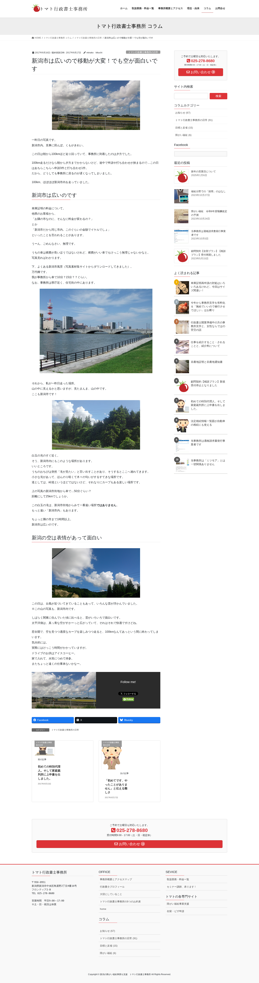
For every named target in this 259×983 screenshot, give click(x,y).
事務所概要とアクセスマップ (116, 879)
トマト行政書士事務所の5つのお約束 (120, 901)
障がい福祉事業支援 (178, 903)
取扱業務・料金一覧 (178, 879)
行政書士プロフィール (112, 886)
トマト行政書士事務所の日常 (143, 52)
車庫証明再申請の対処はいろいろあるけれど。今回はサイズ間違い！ (208, 286)
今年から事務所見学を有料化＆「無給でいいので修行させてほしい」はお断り (208, 306)
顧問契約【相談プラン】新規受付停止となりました (208, 383)
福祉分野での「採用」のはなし (208, 191)
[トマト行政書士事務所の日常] (45, 747)
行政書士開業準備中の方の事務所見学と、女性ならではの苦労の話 (208, 326)
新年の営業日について (203, 171)
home (103, 908)
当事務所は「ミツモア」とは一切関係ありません (208, 462)
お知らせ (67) (182, 112)
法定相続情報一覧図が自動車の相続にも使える (208, 423)
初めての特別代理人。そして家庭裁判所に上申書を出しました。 (208, 405)
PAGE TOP (250, 950)
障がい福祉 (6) (183, 135)
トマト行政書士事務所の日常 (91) (194, 120)
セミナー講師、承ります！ (181, 886)
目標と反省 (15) (184, 127)
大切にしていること (111, 894)
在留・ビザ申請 (175, 911)
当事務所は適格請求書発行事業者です (208, 442)
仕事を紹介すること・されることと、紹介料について (208, 344)
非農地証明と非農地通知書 (207, 361)
